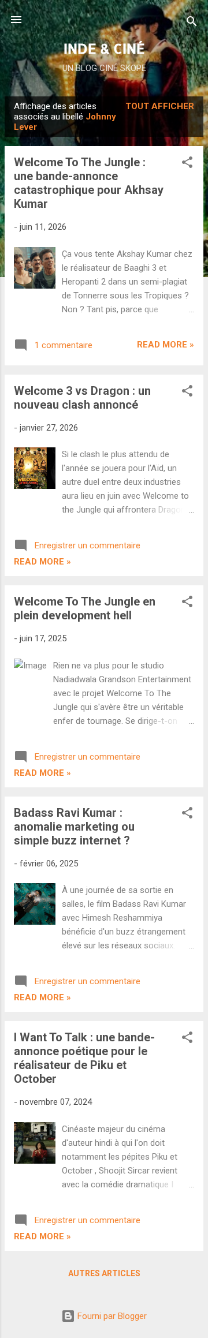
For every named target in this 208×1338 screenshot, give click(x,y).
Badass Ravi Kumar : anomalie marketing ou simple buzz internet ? (74, 826)
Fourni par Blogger (111, 1316)
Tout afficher (159, 106)
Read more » (165, 344)
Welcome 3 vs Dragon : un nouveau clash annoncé (82, 398)
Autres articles (104, 1273)
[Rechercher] (192, 23)
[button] (187, 164)
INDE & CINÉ (104, 48)
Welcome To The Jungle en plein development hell (84, 608)
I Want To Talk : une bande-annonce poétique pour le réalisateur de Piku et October (84, 1058)
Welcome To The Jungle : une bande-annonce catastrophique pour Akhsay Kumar (89, 183)
